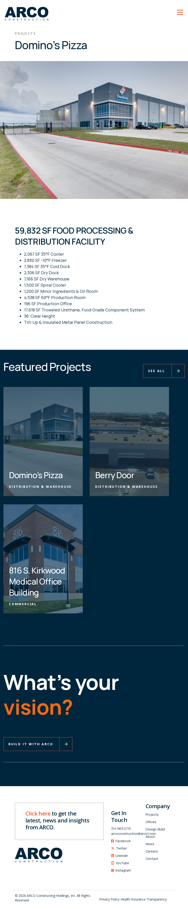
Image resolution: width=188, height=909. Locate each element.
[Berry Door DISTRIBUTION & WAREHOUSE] (129, 441)
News (150, 844)
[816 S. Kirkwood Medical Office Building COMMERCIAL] (43, 558)
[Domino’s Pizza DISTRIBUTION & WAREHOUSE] (43, 441)
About (150, 836)
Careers (152, 851)
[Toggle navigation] (180, 11)
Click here (37, 813)
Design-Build (155, 829)
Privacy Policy (109, 899)
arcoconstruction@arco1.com (125, 833)
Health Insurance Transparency (144, 899)
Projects (152, 814)
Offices (151, 822)
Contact (152, 858)
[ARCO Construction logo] (24, 11)
